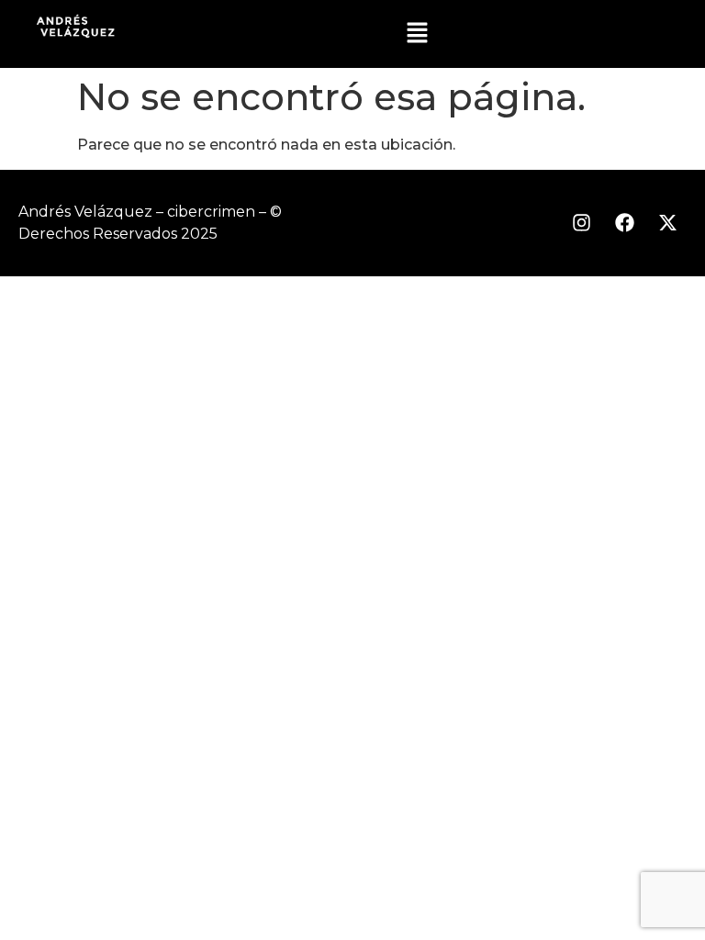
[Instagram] (581, 223)
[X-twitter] (667, 223)
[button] (417, 34)
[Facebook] (624, 223)
